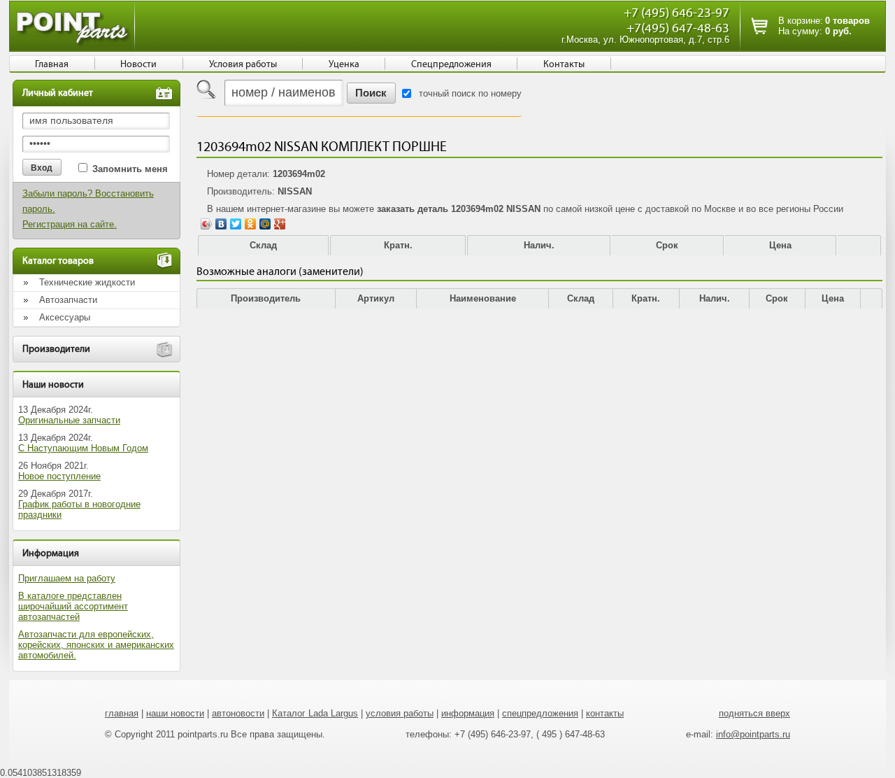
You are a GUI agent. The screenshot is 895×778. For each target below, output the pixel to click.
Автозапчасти (68, 300)
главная (121, 713)
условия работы (400, 713)
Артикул (375, 298)
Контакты (564, 64)
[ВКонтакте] (221, 224)
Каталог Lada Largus (315, 713)
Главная (52, 64)
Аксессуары (64, 317)
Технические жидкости (87, 282)
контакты (605, 713)
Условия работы (243, 64)
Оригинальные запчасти (69, 420)
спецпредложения (540, 713)
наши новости (175, 713)
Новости (138, 64)
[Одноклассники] (250, 224)
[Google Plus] (280, 224)
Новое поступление (59, 476)
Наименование (483, 298)
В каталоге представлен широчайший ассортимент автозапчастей (73, 606)
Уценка (344, 64)
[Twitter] (236, 224)
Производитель (266, 298)
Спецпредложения (451, 64)
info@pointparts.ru (753, 734)
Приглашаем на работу (66, 578)
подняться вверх (754, 713)
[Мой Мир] (265, 224)
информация (467, 713)
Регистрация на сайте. (69, 224)
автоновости (238, 713)
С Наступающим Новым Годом (83, 448)
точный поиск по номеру (470, 93)
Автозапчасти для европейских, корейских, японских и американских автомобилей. (96, 644)
